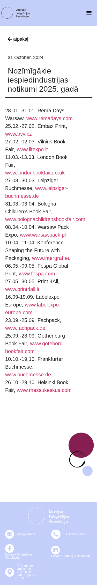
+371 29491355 (74, 534)
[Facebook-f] (9, 548)
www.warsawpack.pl (43, 235)
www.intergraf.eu (51, 258)
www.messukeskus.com (44, 390)
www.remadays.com (49, 118)
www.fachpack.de (25, 328)
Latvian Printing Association (70, 556)
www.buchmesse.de (28, 374)
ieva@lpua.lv (26, 534)
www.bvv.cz (18, 134)
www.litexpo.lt (32, 149)
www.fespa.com (37, 273)
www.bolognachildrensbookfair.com (45, 219)
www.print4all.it (22, 289)
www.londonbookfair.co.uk (35, 173)
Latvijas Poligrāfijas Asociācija (19, 556)
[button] (89, 12)
